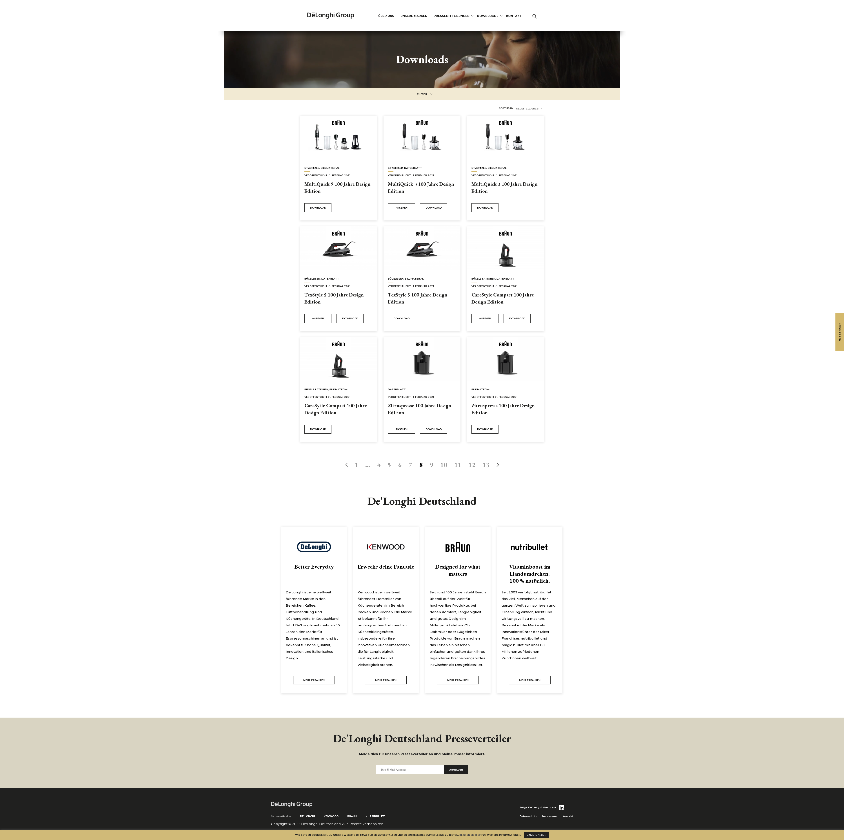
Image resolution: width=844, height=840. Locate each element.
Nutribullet (375, 816)
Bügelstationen (483, 278)
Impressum (549, 816)
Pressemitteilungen (451, 16)
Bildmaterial (330, 167)
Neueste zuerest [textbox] (528, 108)
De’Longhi (307, 816)
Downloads (487, 16)
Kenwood (331, 816)
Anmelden (456, 769)
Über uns (386, 16)
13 (485, 464)
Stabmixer (311, 167)
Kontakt (514, 16)
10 (443, 464)
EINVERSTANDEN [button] (536, 834)
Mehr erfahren (314, 680)
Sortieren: (506, 108)
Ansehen (401, 207)
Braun (352, 816)
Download (318, 207)
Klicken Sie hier (470, 835)
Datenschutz (528, 816)
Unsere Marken (413, 16)
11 (457, 464)
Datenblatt (413, 167)
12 (471, 464)
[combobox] (529, 108)
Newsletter (839, 332)
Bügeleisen (312, 278)
